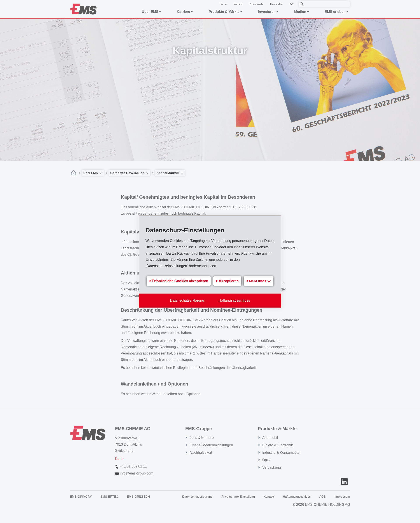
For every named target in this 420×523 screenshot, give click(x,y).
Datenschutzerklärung (187, 300)
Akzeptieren (229, 281)
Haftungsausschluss (234, 300)
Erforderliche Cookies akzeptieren (180, 281)
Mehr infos (258, 281)
